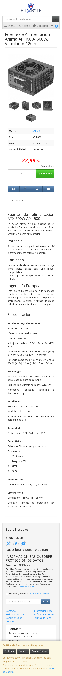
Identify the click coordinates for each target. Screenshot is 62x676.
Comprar (45, 174)
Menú (11, 26)
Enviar (46, 601)
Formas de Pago (42, 617)
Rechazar (23, 651)
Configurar (9, 651)
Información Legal (43, 610)
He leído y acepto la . (29, 593)
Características (15, 200)
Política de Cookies (44, 614)
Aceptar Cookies (39, 651)
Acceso (25, 26)
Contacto (42, 26)
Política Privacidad (15, 614)
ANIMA (36, 131)
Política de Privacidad (28, 586)
